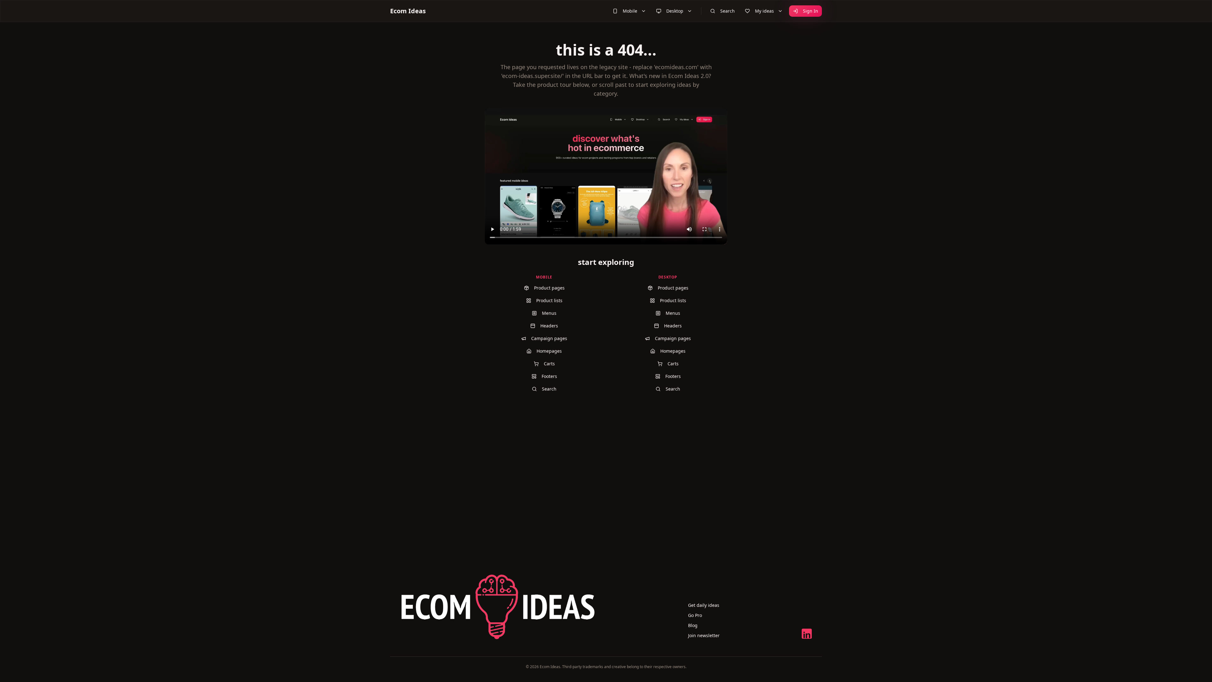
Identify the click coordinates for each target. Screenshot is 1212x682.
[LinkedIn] (807, 634)
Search (727, 11)
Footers (549, 376)
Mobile (630, 11)
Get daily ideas (703, 605)
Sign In (810, 11)
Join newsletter (704, 635)
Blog (693, 625)
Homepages (549, 351)
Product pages (549, 288)
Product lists (549, 300)
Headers (549, 326)
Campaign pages (549, 338)
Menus (549, 313)
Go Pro (695, 615)
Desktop (674, 11)
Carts (549, 364)
